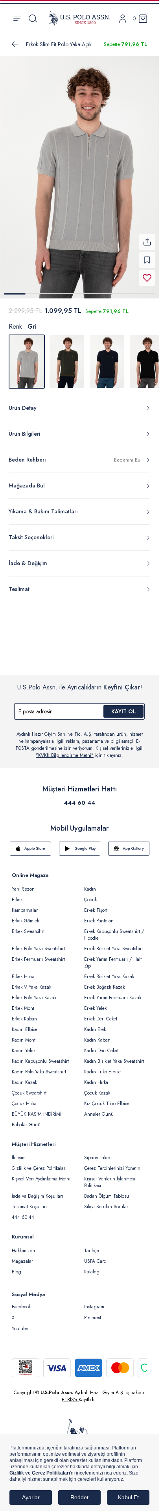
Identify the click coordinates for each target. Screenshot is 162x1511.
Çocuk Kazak (97, 1088)
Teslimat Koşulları (29, 1202)
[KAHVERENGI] (67, 357)
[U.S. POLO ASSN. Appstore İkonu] (30, 844)
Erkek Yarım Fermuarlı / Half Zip (113, 958)
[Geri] (15, 44)
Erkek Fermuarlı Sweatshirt (38, 954)
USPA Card (95, 1256)
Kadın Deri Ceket (101, 1045)
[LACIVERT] (107, 357)
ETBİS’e (70, 1394)
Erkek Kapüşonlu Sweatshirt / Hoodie (114, 930)
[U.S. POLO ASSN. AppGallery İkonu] (128, 844)
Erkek (17, 894)
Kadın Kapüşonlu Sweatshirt (40, 1056)
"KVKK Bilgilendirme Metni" (65, 750)
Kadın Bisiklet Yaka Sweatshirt (114, 1056)
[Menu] (17, 18)
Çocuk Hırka (24, 1098)
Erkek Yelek (95, 1003)
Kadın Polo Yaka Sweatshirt (39, 1067)
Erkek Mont (23, 1003)
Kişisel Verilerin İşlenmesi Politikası (109, 1177)
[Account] (122, 19)
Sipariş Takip (97, 1152)
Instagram (94, 1302)
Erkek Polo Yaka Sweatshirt (38, 943)
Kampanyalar (25, 905)
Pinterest (92, 1313)
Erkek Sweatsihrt (28, 926)
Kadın (90, 884)
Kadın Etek (95, 1024)
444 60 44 (79, 798)
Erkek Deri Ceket (100, 1014)
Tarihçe (91, 1245)
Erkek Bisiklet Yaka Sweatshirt (113, 943)
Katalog (91, 1267)
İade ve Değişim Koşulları (37, 1191)
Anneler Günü (99, 1109)
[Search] (33, 18)
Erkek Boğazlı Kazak (104, 982)
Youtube (20, 1324)
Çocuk (90, 894)
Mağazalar (22, 1256)
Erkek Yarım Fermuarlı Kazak (112, 992)
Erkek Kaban (24, 1014)
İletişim (19, 1152)
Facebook (21, 1302)
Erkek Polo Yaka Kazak (34, 992)
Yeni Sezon (23, 884)
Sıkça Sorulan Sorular (106, 1202)
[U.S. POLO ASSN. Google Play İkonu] (79, 844)
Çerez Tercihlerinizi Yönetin (112, 1163)
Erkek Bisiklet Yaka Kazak (109, 971)
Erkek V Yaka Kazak (31, 982)
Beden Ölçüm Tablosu (106, 1191)
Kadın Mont (23, 1035)
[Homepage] (79, 18)
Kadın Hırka (96, 1077)
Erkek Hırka (23, 971)
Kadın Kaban (97, 1035)
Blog (16, 1267)
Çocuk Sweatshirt (29, 1088)
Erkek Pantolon (99, 916)
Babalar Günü (26, 1120)
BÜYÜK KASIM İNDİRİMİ (36, 1109)
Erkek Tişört (95, 905)
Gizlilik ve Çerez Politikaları (39, 1163)
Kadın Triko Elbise (102, 1067)
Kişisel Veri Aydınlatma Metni (41, 1174)
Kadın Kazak (24, 1077)
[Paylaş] (147, 237)
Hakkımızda (23, 1245)
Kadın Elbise (24, 1024)
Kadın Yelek (23, 1045)
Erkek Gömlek (25, 916)
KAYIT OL (123, 707)
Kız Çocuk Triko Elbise (106, 1098)
